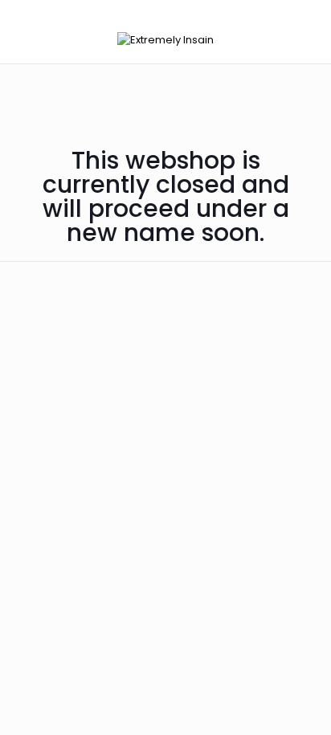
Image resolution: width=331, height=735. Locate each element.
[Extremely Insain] (165, 39)
